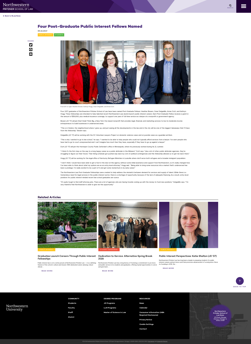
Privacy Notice (145, 320)
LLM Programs (110, 308)
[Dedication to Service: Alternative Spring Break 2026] (127, 225)
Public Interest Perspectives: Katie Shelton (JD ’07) (188, 256)
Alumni (71, 317)
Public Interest (45, 34)
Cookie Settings (146, 324)
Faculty (71, 308)
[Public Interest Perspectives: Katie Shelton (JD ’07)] (188, 225)
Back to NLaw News (12, 16)
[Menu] (243, 6)
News (141, 303)
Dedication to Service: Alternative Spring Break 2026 (125, 257)
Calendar (143, 308)
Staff (70, 312)
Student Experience (109, 249)
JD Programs (109, 303)
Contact (143, 329)
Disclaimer (151, 341)
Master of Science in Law (115, 312)
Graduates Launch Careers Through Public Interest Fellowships (67, 257)
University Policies (162, 341)
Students (59, 34)
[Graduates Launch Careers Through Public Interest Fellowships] (67, 225)
